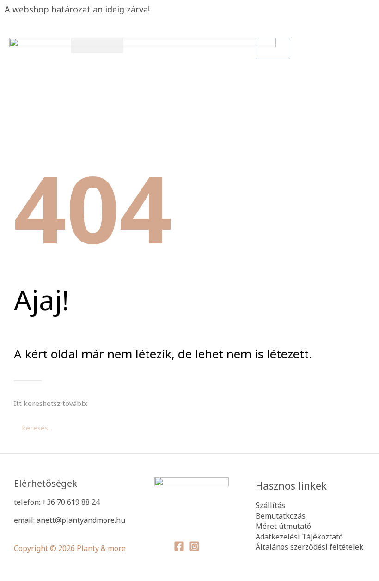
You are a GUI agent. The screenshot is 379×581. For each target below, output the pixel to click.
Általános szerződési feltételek (309, 547)
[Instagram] (194, 546)
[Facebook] (179, 546)
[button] (97, 45)
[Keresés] (298, 427)
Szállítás (270, 505)
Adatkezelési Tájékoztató (299, 537)
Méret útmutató (283, 526)
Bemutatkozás (281, 516)
